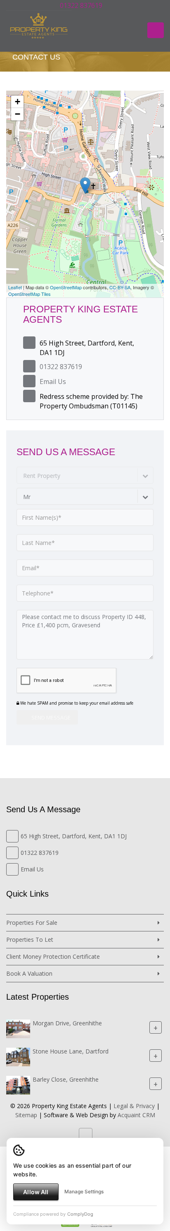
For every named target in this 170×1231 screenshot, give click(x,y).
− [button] (17, 114)
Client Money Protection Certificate (53, 956)
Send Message (50, 717)
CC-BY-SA (119, 287)
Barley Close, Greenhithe (66, 1079)
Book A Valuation (29, 973)
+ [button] (17, 101)
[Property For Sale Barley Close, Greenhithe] (18, 1084)
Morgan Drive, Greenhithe (67, 1023)
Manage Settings (84, 1191)
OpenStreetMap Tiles (29, 293)
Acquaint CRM (136, 1115)
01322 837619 (80, 5)
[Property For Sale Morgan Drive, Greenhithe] (18, 1028)
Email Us (53, 381)
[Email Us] (106, 5)
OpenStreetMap (66, 287)
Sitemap (26, 1115)
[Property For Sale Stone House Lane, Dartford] (18, 1056)
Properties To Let (29, 939)
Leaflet (15, 287)
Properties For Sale (31, 922)
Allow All (35, 1191)
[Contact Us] (113, 5)
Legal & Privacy (134, 1106)
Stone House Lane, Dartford (71, 1051)
